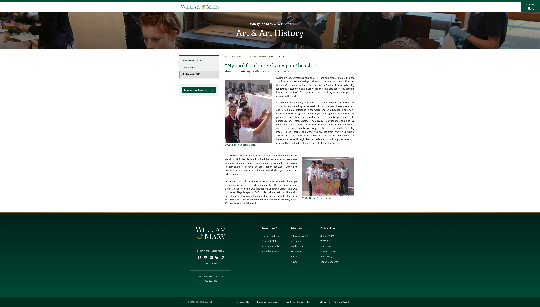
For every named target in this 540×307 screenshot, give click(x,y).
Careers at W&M (329, 251)
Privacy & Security (342, 302)
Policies (322, 302)
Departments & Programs (195, 90)
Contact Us (211, 281)
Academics (296, 241)
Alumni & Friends (270, 251)
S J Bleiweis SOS (191, 74)
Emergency (326, 256)
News (294, 262)
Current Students (270, 236)
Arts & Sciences (233, 57)
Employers (325, 246)
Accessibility (243, 302)
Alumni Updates (258, 57)
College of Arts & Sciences (270, 24)
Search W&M (327, 236)
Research (296, 251)
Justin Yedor (189, 67)
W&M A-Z (325, 241)
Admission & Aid (299, 236)
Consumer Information (267, 302)
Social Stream (210, 264)
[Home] (200, 6)
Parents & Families (271, 246)
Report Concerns (329, 262)
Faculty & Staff (269, 241)
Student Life (297, 246)
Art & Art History (270, 33)
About (294, 256)
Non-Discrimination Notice (298, 302)
